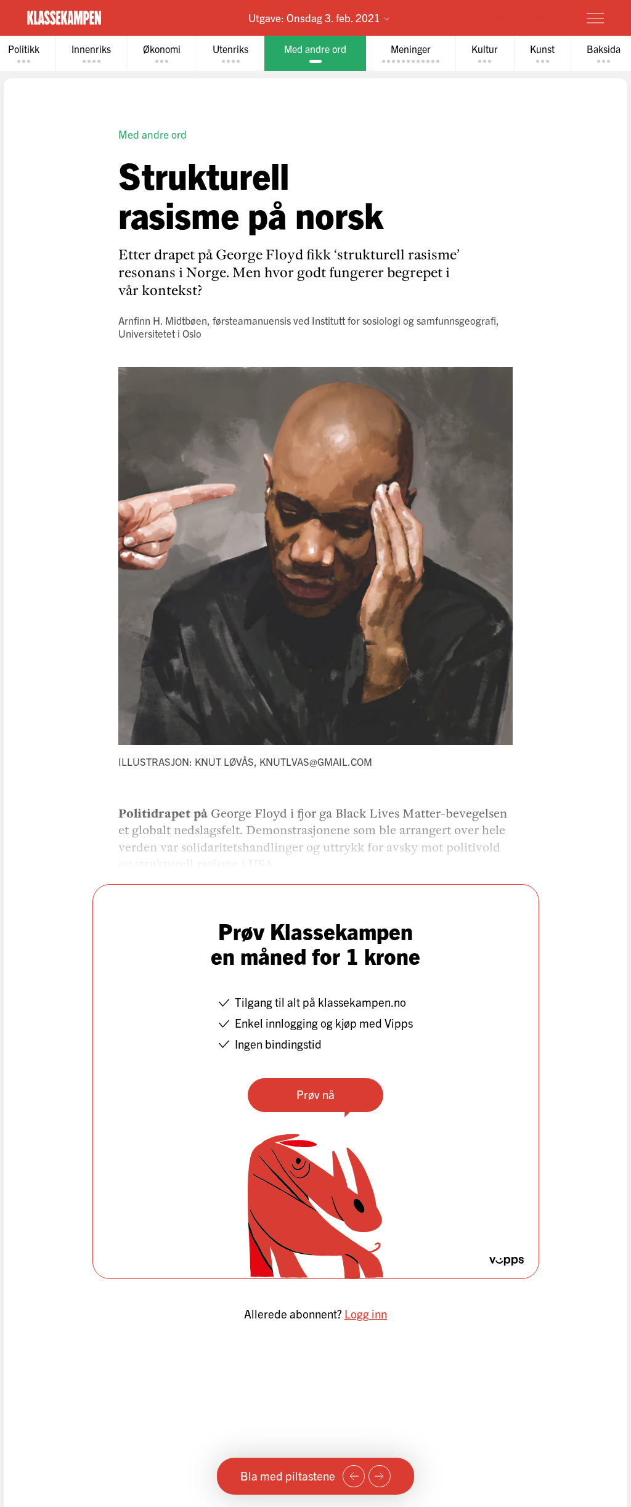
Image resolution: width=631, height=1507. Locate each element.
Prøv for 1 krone (523, 17)
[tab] (91, 53)
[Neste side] (379, 1476)
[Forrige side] (354, 1476)
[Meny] (595, 18)
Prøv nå (315, 1094)
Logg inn (365, 1313)
